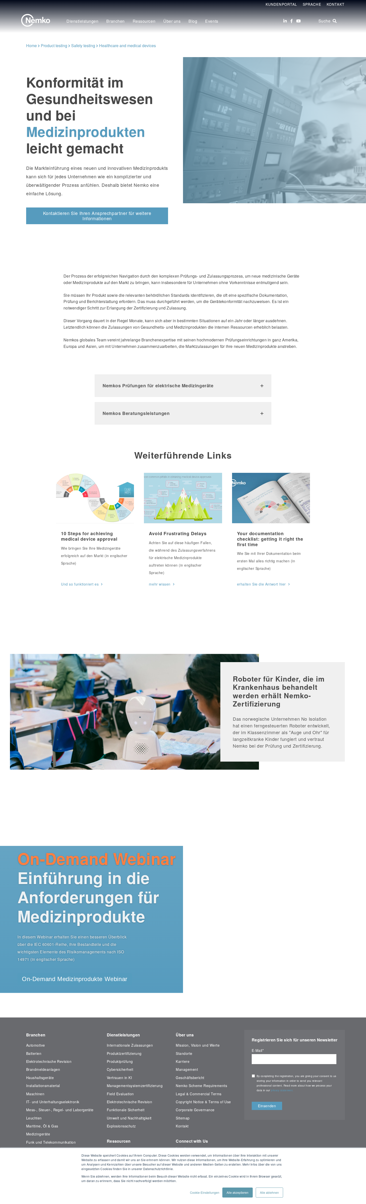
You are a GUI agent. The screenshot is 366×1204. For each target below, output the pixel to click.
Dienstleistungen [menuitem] (82, 21)
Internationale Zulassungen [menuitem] (130, 1045)
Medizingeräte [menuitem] (38, 1133)
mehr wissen (160, 584)
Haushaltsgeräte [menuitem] (40, 1077)
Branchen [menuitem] (115, 21)
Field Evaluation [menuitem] (120, 1093)
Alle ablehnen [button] (269, 1192)
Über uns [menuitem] (172, 21)
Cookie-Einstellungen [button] (204, 1192)
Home (31, 45)
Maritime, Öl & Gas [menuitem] (42, 1125)
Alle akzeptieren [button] (237, 1192)
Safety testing (83, 45)
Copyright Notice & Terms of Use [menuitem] (203, 1101)
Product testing (54, 45)
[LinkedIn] (285, 21)
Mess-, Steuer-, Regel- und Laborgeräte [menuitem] (60, 1109)
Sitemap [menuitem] (182, 1117)
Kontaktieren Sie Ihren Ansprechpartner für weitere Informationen (97, 216)
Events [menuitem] (211, 21)
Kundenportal (281, 4)
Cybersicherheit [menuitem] (120, 1069)
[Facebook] (291, 21)
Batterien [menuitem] (33, 1053)
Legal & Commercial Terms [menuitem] (198, 1093)
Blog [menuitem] (192, 21)
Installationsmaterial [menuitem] (43, 1085)
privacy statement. (282, 1090)
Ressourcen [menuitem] (144, 21)
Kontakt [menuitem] (182, 1125)
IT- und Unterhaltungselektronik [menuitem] (52, 1101)
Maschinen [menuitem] (35, 1093)
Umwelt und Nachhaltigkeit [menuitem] (129, 1117)
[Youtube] (298, 21)
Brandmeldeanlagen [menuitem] (43, 1069)
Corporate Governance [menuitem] (195, 1109)
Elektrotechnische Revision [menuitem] (48, 1061)
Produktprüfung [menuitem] (120, 1061)
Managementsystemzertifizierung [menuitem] (135, 1085)
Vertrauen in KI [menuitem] (119, 1077)
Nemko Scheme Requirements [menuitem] (201, 1085)
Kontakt (336, 4)
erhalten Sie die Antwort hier (261, 584)
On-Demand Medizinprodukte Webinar (74, 979)
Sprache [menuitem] (312, 4)
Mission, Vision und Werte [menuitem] (198, 1045)
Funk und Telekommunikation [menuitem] (51, 1142)
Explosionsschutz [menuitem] (121, 1125)
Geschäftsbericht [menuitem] (190, 1077)
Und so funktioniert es (80, 584)
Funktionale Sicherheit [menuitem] (125, 1109)
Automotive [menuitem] (35, 1045)
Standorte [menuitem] (184, 1053)
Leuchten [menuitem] (34, 1117)
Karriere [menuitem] (182, 1061)
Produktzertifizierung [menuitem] (124, 1053)
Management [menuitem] (187, 1069)
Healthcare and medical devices (127, 45)
